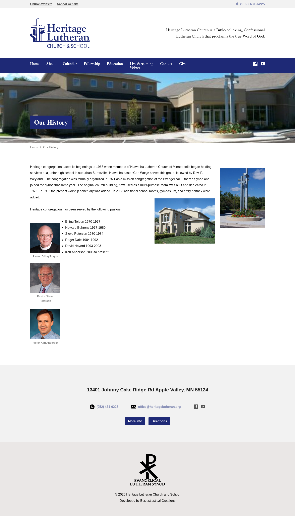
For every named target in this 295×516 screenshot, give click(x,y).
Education (115, 63)
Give (182, 63)
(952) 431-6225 (107, 406)
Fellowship (92, 63)
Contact (166, 63)
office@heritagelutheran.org (159, 406)
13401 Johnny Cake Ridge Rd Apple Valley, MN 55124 (147, 389)
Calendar (70, 63)
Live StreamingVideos (141, 65)
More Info (135, 421)
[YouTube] (263, 64)
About (51, 63)
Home (34, 63)
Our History (51, 122)
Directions (159, 421)
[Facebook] (255, 64)
